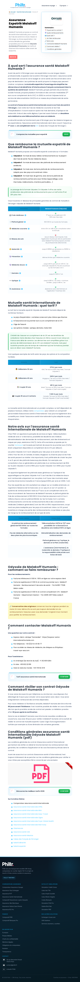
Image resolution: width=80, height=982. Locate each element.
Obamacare (18, 828)
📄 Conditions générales (53, 49)
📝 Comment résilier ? (52, 46)
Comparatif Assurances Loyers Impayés (15, 900)
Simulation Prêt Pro (48, 903)
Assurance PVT (7, 893)
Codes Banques (47, 900)
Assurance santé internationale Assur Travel (30, 814)
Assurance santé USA (21, 832)
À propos (5, 932)
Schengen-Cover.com (48, 917)
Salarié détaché (19, 843)
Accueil (13, 12)
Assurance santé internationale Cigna (28, 817)
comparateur (39, 411)
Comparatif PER (7, 917)
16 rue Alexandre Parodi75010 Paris (14, 960)
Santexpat (19, 445)
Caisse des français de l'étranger (26, 839)
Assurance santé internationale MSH (27, 810)
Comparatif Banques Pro (10, 920)
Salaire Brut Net (47, 906)
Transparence (6, 951)
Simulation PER (46, 909)
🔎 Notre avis (49, 41)
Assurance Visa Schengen (10, 890)
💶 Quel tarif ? (50, 36)
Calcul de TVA (46, 890)
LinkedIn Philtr (11, 969)
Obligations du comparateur (11, 945)
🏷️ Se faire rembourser (53, 38)
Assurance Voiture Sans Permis (12, 906)
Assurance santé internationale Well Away (29, 825)
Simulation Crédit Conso (49, 887)
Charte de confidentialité (10, 939)
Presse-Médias (7, 936)
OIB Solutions (46, 920)
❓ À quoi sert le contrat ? (54, 30)
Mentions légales (7, 942)
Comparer (64, 677)
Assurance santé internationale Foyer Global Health (33, 821)
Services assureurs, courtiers (51, 923)
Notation (5, 948)
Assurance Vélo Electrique (10, 903)
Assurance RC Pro (8, 909)
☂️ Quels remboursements (54, 33)
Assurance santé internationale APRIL (27, 807)
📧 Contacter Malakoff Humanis (56, 44)
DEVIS (13, 57)
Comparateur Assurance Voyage (12, 887)
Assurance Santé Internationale (12, 897)
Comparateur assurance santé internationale (31, 803)
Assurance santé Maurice (23, 835)
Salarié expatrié (19, 846)
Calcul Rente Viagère (48, 897)
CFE (36, 126)
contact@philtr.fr (11, 965)
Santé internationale (24, 12)
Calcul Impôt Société (48, 893)
